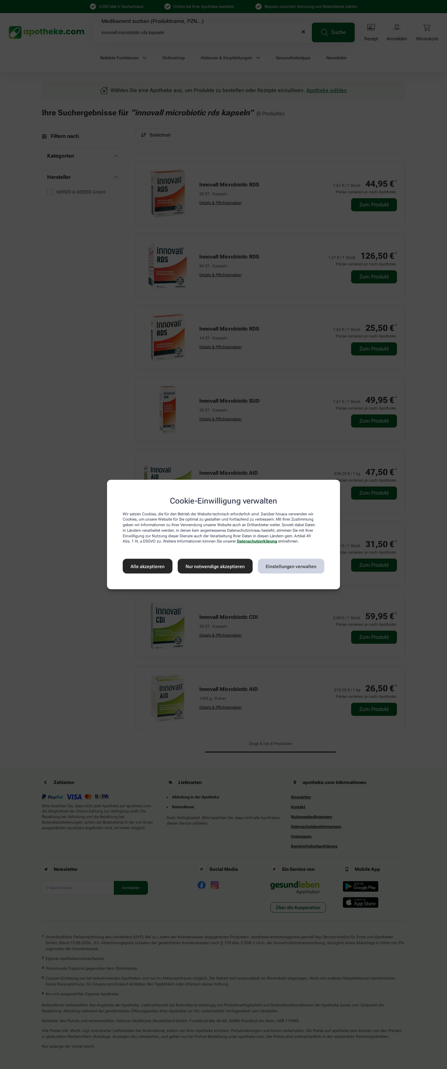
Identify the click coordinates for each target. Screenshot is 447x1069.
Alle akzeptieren (148, 566)
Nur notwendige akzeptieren (215, 566)
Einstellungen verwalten (291, 566)
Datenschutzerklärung (257, 541)
